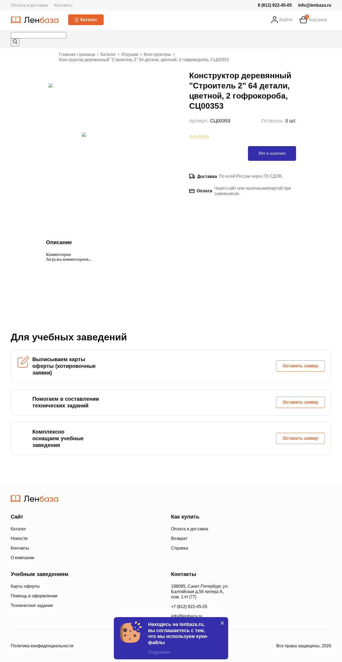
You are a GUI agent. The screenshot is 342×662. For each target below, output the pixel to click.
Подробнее (159, 652)
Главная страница (77, 54)
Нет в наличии (272, 153)
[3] (199, 137)
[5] (207, 137)
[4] (203, 137)
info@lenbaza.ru (314, 5)
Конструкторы (157, 54)
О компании (22, 557)
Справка (179, 548)
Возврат (179, 538)
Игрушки (129, 54)
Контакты (63, 5)
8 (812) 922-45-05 (275, 5)
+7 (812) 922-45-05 (189, 606)
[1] (191, 137)
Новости (19, 538)
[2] (195, 137)
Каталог (88, 19)
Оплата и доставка (29, 5)
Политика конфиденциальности (42, 646)
